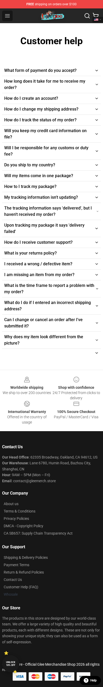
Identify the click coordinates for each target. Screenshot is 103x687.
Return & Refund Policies (24, 572)
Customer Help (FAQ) (21, 587)
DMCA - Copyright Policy (23, 526)
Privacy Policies (16, 518)
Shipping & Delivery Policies (26, 557)
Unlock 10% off (10, 663)
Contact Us (13, 580)
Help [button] (93, 680)
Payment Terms (16, 565)
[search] (87, 16)
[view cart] (95, 16)
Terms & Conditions (19, 511)
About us (11, 504)
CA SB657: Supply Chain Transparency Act (38, 533)
